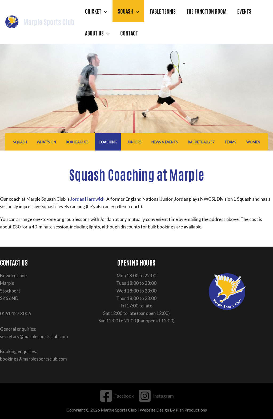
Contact (129, 32)
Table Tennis (163, 10)
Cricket (93, 10)
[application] (104, 11)
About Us (94, 32)
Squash (125, 10)
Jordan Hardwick (87, 199)
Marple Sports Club (48, 21)
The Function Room (206, 10)
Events (244, 10)
